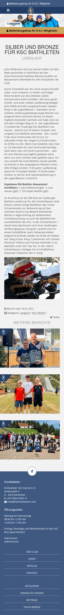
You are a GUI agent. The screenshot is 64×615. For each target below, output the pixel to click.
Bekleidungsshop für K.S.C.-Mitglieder (29, 3)
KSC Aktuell (38, 313)
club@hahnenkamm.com (21, 501)
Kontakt (32, 573)
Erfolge (32, 565)
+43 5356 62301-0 (17, 498)
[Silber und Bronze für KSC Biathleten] (32, 278)
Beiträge (32, 600)
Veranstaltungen (32, 593)
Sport (32, 558)
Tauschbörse (32, 607)
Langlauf (25, 313)
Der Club (32, 551)
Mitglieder (32, 586)
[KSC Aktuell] (3, 331)
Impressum (10, 538)
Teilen (56, 317)
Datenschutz (11, 541)
